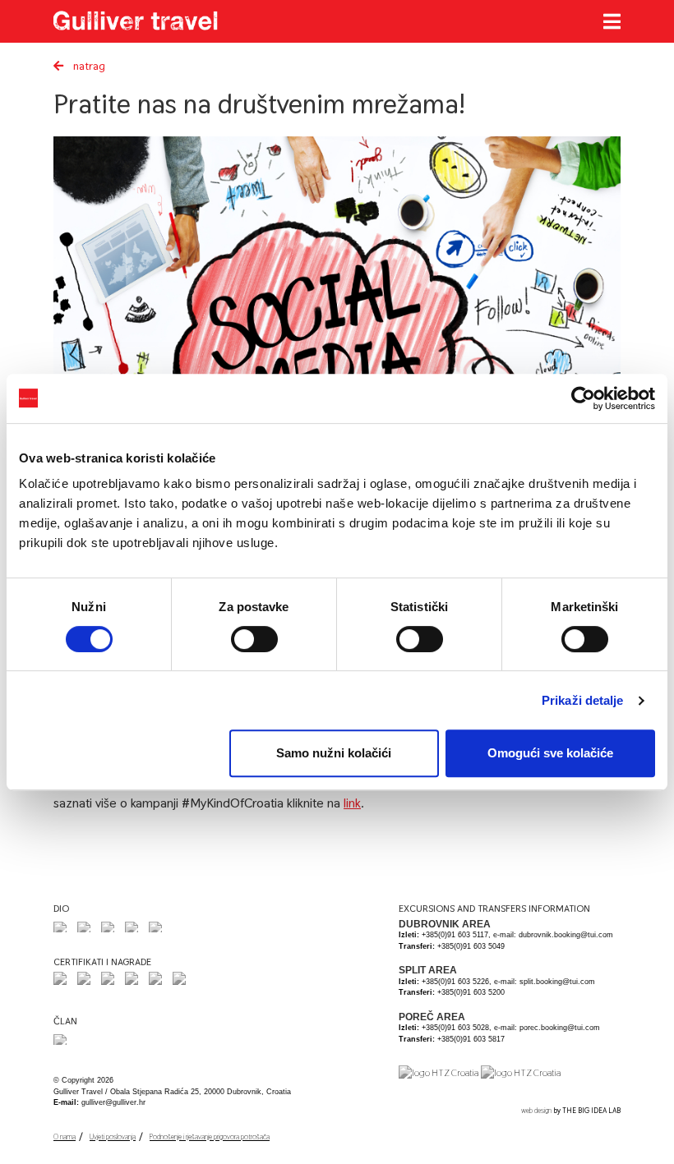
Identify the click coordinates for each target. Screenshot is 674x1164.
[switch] (254, 639)
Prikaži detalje (583, 700)
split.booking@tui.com (557, 982)
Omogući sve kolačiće (550, 753)
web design (536, 1111)
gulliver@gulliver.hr (113, 1102)
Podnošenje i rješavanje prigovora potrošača (210, 1137)
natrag (87, 65)
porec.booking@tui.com (559, 1028)
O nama (64, 1137)
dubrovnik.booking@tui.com (566, 935)
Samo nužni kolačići (333, 753)
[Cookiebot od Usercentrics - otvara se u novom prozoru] (583, 398)
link (352, 803)
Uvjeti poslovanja (113, 1137)
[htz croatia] (438, 1072)
